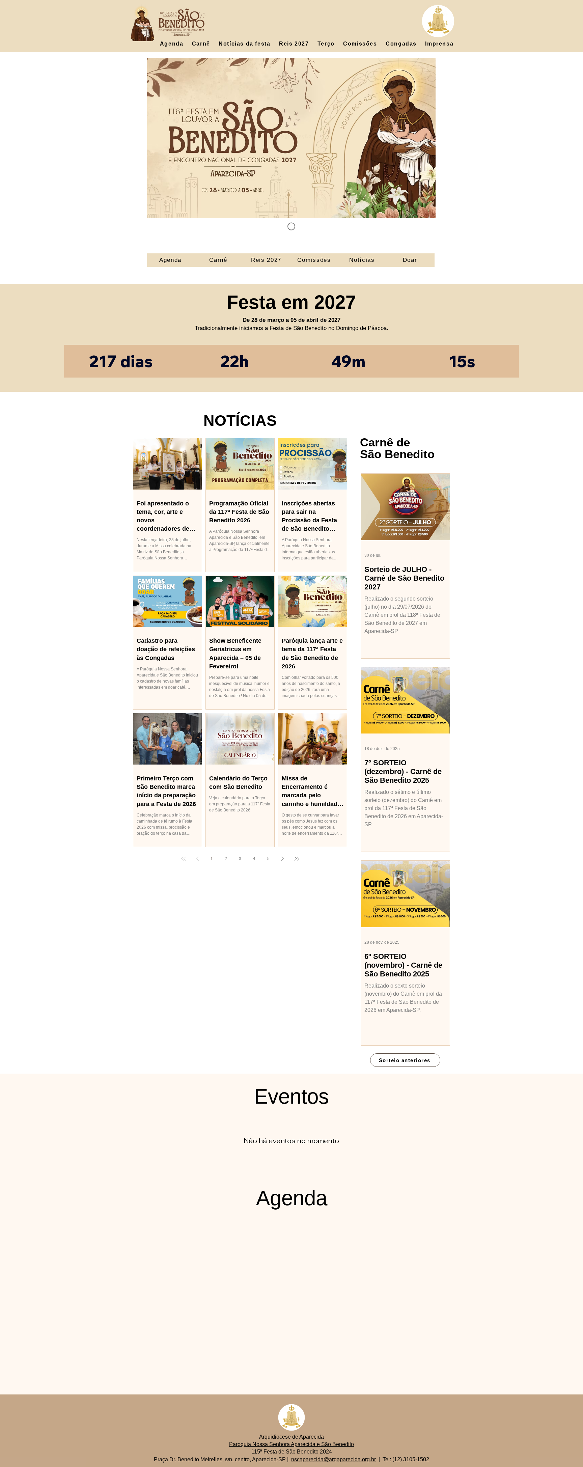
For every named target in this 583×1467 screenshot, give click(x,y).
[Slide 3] (291, 226)
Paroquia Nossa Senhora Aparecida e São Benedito (291, 1444)
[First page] (183, 859)
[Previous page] (198, 859)
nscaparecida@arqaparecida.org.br (333, 1459)
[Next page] (283, 859)
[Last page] (297, 859)
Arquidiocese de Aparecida (291, 1437)
